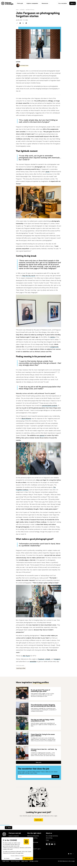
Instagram (57, 659)
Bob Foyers (26, 656)
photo (47, 171)
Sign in (73, 3)
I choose (17, 858)
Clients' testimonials (32, 842)
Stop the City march (28, 275)
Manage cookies (34, 861)
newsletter (33, 661)
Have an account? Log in (33, 848)
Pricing (29, 840)
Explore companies (32, 3)
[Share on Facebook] (20, 23)
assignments (54, 347)
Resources (45, 3)
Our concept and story (52, 835)
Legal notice (5, 861)
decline (52, 337)
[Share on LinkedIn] (26, 23)
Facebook (41, 659)
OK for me (27, 858)
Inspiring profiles (30, 9)
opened (41, 435)
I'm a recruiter (62, 3)
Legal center (24, 861)
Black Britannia (26, 418)
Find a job (20, 3)
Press (47, 840)
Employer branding (32, 838)
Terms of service (15, 861)
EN (71, 853)
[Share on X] (23, 23)
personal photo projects (49, 405)
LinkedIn (47, 659)
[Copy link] (17, 23)
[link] (24, 65)
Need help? (30, 846)
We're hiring (49, 838)
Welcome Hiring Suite (33, 835)
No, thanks (6, 858)
